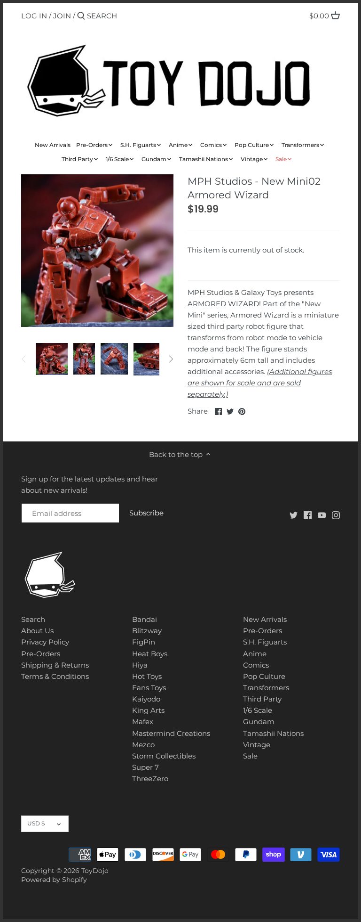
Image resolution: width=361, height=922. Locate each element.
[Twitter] (294, 515)
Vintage (256, 744)
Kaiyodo (146, 698)
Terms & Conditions (55, 676)
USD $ (36, 823)
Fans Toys (149, 687)
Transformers (266, 687)
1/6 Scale (257, 710)
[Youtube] (322, 515)
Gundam (259, 721)
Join (62, 15)
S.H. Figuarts (265, 641)
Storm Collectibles (164, 755)
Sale (250, 755)
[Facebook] (308, 515)
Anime (255, 653)
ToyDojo (95, 870)
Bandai (144, 619)
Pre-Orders (40, 653)
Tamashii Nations (273, 733)
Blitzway (147, 630)
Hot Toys (147, 676)
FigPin (143, 641)
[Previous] (24, 359)
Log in (34, 15)
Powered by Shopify (54, 879)
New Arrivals (265, 619)
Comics (256, 665)
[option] (51, 359)
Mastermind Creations (171, 733)
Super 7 (145, 767)
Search (33, 619)
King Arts (148, 710)
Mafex (142, 721)
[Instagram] (336, 515)
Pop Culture (264, 676)
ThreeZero (150, 778)
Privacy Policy (45, 641)
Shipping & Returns (55, 665)
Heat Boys (149, 653)
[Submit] (81, 16)
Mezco (143, 744)
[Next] (170, 359)
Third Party (262, 698)
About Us (37, 630)
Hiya (140, 665)
